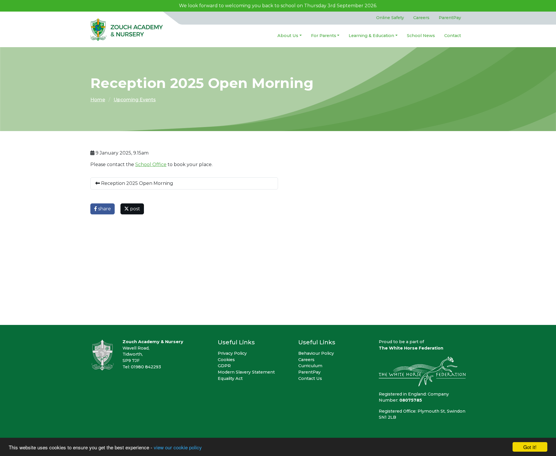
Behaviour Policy (316, 353)
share (104, 209)
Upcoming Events (135, 99)
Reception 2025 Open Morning (136, 183)
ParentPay (450, 17)
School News (421, 35)
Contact (452, 35)
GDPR (224, 365)
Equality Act (230, 378)
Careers (421, 17)
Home (97, 99)
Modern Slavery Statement (246, 372)
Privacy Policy (232, 353)
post (134, 209)
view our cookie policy (178, 447)
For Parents (323, 35)
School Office (151, 164)
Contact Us (310, 378)
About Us (287, 35)
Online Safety (390, 17)
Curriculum (310, 365)
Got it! (530, 447)
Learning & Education (371, 35)
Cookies (226, 359)
